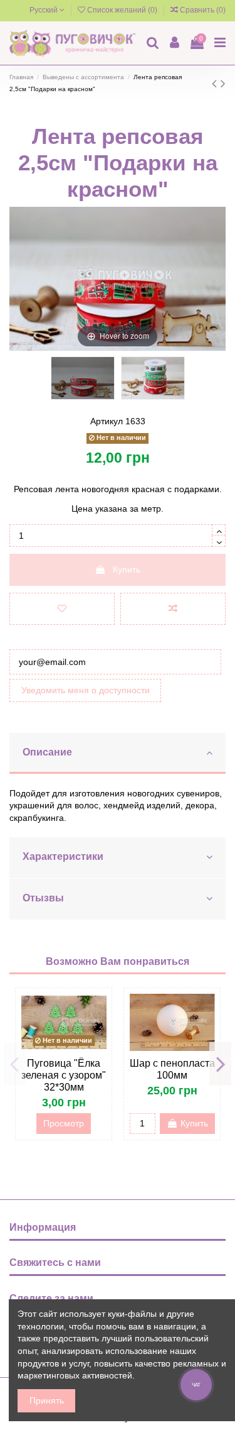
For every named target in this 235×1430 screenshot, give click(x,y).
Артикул (106, 421)
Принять (46, 1400)
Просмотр (63, 1123)
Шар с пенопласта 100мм (172, 1069)
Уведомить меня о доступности (85, 690)
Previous (15, 1063)
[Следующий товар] (223, 83)
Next (220, 1063)
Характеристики (63, 856)
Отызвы (43, 898)
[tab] (117, 753)
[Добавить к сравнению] (173, 609)
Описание (47, 752)
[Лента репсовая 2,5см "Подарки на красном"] (82, 378)
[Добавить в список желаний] (62, 609)
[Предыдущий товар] (216, 83)
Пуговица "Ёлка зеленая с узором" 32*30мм (63, 1075)
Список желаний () (122, 10)
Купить (126, 569)
